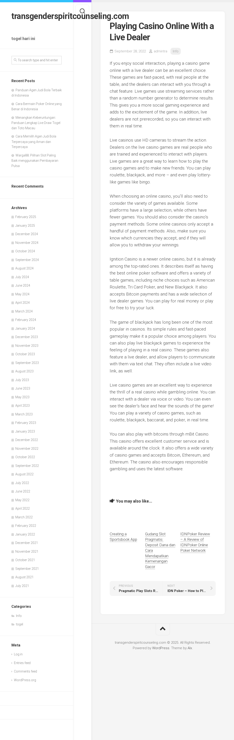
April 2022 (22, 508)
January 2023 (25, 431)
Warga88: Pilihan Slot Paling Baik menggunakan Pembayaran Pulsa (34, 160)
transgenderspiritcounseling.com (36, 16)
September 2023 (27, 363)
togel (19, 624)
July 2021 (22, 586)
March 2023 (24, 414)
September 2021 (27, 568)
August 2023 (24, 371)
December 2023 (26, 337)
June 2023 (22, 388)
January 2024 (25, 328)
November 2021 (26, 551)
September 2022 (27, 466)
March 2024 (24, 311)
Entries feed (22, 663)
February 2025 (25, 217)
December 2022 (26, 440)
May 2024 (22, 294)
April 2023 (22, 405)
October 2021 (25, 560)
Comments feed (25, 671)
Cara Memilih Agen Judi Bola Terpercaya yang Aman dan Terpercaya (33, 142)
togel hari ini (23, 38)
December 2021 (26, 543)
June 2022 (22, 491)
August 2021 (24, 577)
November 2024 (26, 243)
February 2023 (25, 423)
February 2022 (25, 525)
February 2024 (25, 320)
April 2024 (22, 302)
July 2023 (22, 380)
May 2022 (22, 500)
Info (19, 616)
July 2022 (22, 483)
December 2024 (26, 234)
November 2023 (26, 345)
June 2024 (22, 285)
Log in (18, 654)
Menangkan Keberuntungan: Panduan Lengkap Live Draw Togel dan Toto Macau (35, 123)
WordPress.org (25, 680)
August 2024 (24, 268)
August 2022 (24, 474)
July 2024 (22, 277)
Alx (190, 648)
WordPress (160, 648)
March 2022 (24, 517)
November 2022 (26, 448)
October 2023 (25, 354)
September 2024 (27, 260)
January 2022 (25, 534)
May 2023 (22, 397)
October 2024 (25, 251)
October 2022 (25, 457)
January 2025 (25, 225)
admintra (160, 51)
